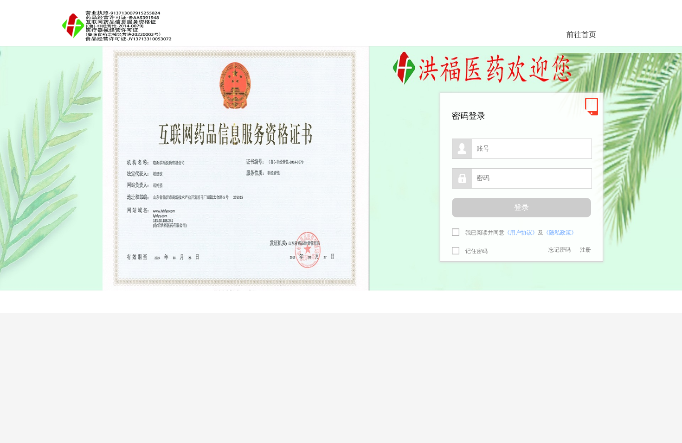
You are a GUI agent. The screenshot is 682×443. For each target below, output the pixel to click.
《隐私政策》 (560, 232)
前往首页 (581, 34)
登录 (521, 207)
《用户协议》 (521, 232)
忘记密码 (559, 250)
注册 (585, 250)
